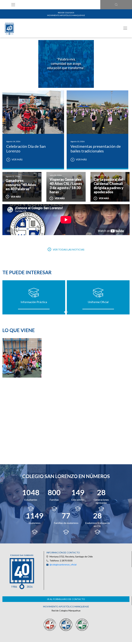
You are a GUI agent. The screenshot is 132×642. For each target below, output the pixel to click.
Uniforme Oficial (98, 302)
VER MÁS (17, 159)
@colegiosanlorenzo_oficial (63, 564)
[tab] (65, 312)
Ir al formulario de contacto (66, 599)
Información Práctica (34, 302)
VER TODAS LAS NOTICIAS (68, 249)
